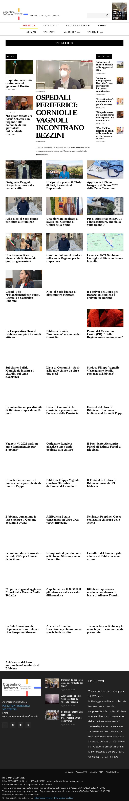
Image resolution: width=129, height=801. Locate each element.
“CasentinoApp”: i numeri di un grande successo (105, 102)
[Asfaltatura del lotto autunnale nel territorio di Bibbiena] (24, 650)
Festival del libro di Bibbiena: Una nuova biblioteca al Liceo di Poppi (104, 410)
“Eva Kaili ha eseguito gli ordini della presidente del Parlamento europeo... (105, 133)
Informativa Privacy (44, 797)
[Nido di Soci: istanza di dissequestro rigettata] (64, 279)
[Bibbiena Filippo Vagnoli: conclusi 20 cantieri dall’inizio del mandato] (64, 467)
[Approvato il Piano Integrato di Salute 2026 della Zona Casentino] (105, 169)
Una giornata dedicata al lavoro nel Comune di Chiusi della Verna (62, 221)
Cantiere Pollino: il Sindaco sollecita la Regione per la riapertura (64, 258)
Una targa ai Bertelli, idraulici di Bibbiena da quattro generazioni (21, 258)
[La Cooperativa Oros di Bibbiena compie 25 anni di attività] (24, 318)
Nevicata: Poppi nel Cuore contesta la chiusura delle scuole (104, 519)
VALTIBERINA (112, 771)
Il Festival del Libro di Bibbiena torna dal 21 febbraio (101, 483)
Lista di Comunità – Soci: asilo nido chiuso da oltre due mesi (63, 370)
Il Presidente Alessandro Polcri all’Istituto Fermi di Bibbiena (104, 446)
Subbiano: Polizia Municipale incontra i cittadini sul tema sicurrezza (20, 372)
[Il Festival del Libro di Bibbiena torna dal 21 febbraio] (105, 467)
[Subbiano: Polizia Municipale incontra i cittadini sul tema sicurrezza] (24, 355)
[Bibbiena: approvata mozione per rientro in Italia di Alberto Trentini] (105, 577)
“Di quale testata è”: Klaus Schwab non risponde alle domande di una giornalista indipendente (19, 123)
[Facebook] (5, 725)
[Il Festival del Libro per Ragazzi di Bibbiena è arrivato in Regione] (105, 279)
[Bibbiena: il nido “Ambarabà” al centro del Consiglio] (64, 318)
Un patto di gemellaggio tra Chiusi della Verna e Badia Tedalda (23, 592)
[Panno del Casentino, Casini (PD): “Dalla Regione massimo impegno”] (105, 318)
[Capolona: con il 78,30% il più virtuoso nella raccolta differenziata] (64, 577)
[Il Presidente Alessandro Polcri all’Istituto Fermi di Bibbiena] (105, 431)
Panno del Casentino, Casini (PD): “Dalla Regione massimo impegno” (105, 334)
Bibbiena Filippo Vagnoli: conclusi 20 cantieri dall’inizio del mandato (63, 483)
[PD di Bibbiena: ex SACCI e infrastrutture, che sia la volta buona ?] (105, 206)
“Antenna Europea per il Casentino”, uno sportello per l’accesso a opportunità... (104, 84)
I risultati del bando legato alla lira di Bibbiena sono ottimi (104, 556)
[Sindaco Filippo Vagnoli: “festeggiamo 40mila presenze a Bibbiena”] (105, 355)
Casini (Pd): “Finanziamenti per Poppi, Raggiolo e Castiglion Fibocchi (23, 296)
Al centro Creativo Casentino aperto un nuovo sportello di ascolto (63, 629)
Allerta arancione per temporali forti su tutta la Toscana (71, 699)
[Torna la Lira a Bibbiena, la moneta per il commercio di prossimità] (105, 613)
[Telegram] (20, 725)
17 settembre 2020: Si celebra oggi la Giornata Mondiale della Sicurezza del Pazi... (106, 736)
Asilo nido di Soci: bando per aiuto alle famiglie (22, 220)
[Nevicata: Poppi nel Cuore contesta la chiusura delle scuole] (105, 504)
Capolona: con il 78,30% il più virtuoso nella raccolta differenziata (64, 592)
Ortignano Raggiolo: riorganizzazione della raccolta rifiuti (20, 185)
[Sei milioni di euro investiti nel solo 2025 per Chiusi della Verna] (24, 540)
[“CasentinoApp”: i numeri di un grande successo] (120, 101)
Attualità (10, 77)
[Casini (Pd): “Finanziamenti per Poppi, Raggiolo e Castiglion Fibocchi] (24, 279)
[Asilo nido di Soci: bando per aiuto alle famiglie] (24, 206)
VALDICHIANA (96, 771)
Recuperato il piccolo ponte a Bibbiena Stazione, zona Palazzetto (64, 556)
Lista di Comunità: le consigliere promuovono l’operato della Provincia (62, 410)
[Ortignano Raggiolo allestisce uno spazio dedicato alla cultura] (64, 431)
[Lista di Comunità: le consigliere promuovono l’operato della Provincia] (64, 394)
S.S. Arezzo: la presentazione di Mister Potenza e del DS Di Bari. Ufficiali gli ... (106, 751)
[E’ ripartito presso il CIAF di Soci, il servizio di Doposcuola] (64, 169)
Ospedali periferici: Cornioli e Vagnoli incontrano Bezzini (60, 116)
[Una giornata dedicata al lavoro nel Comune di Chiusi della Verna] (64, 206)
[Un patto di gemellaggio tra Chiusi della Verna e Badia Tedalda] (24, 577)
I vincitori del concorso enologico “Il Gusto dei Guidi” (119, 13)
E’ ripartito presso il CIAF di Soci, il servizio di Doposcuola (63, 185)
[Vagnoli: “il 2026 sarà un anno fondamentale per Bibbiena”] (24, 431)
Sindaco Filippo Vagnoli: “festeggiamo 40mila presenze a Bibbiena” (103, 370)
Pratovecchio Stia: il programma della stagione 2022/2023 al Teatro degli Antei (106, 721)
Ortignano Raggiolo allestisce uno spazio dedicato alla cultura (59, 446)
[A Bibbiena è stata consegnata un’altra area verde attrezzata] (64, 504)
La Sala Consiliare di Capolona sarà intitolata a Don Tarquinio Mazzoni (22, 629)
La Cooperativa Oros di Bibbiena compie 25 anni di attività (23, 334)
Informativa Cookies (63, 797)
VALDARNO (81, 771)
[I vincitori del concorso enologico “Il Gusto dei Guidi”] (52, 683)
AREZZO (69, 771)
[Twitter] (28, 725)
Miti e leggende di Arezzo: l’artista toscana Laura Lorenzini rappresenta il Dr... (107, 706)
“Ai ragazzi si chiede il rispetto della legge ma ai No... (104, 66)
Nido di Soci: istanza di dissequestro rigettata (61, 293)
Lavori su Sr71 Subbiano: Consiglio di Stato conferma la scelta (105, 258)
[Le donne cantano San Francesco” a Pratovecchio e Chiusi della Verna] (52, 715)
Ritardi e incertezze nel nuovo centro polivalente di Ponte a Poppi (23, 483)
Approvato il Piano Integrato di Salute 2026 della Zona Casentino (102, 185)
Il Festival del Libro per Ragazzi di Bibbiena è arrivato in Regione (102, 294)
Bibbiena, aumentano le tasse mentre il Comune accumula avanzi (21, 519)
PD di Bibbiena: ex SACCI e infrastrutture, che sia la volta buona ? (104, 221)
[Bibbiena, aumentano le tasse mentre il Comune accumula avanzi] (24, 504)
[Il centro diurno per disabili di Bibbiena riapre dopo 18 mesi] (24, 394)
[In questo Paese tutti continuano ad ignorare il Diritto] (19, 67)
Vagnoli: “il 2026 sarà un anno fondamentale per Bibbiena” (22, 446)
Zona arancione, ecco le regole (105, 691)
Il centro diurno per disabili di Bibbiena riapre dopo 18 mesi (24, 410)
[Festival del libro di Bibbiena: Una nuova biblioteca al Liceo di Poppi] (105, 394)
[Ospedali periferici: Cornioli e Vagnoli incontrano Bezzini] (64, 74)
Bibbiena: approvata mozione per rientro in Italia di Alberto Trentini (103, 592)
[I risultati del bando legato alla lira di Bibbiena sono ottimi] (105, 540)
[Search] (107, 15)
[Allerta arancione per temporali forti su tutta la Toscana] (52, 699)
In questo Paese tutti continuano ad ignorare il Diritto (19, 83)
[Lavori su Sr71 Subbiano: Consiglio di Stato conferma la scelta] (105, 242)
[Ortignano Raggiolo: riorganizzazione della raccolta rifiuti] (24, 169)
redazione (10, 89)
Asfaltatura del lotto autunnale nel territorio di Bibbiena (22, 665)
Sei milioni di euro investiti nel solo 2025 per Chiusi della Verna (23, 556)
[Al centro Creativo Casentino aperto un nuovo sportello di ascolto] (64, 613)
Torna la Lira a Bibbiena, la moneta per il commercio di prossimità (105, 629)
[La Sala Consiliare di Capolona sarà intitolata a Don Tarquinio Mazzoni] (24, 613)
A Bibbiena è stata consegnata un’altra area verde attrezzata (62, 519)
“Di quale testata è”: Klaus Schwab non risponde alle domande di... (105, 116)
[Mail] (12, 725)
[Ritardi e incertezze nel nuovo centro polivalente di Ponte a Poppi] (24, 467)
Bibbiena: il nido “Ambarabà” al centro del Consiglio (63, 334)
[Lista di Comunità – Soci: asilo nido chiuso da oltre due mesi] (64, 355)
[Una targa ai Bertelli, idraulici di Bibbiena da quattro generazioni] (24, 242)
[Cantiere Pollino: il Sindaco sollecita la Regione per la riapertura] (64, 242)
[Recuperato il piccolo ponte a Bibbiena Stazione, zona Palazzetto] (64, 540)
